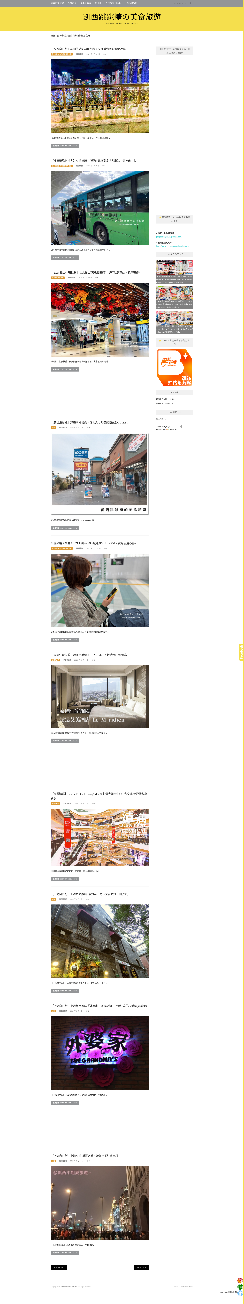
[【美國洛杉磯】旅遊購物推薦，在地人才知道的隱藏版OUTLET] (100, 474)
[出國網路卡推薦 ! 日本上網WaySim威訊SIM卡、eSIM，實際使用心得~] (100, 590)
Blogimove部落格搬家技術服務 (231, 1292)
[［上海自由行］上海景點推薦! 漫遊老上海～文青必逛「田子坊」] (100, 941)
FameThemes (189, 1287)
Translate (173, 430)
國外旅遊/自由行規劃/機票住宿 (61, 54)
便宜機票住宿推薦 (57, 277)
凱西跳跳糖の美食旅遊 (122, 17)
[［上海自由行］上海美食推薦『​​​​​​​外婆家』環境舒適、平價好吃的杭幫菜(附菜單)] (100, 1053)
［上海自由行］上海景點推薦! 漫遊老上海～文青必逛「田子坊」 (90, 894)
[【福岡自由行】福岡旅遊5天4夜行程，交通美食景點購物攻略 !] (100, 96)
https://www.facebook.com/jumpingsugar (172, 246)
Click (241, 652)
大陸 (53, 899)
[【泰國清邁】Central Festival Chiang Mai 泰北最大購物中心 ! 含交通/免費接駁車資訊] (100, 837)
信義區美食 (85, 3)
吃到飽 (98, 3)
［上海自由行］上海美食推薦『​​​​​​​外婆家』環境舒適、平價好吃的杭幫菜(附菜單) (99, 1006)
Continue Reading (68, 146)
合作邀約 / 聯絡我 (114, 3)
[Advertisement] (100, 399)
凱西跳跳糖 (79, 54)
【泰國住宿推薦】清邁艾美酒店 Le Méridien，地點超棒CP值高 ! (89, 655)
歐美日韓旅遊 (57, 3)
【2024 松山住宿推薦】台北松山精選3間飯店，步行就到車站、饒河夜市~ (95, 272)
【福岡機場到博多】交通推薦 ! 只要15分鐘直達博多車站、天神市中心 (93, 160)
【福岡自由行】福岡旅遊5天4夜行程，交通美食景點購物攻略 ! (89, 49)
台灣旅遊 (72, 3)
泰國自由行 (55, 660)
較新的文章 (140, 1267)
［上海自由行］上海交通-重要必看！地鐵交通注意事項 (84, 1156)
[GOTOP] (240, 1293)
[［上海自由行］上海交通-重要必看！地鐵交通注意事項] (100, 1203)
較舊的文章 (60, 1267)
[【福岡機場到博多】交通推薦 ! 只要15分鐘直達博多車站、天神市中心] (100, 208)
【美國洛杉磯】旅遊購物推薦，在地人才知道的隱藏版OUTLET (89, 422)
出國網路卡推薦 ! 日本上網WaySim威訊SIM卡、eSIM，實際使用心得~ (93, 543)
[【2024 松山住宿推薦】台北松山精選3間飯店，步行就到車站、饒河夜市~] (100, 320)
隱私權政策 (132, 3)
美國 (53, 427)
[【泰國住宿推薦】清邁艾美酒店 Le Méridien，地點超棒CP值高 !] (100, 697)
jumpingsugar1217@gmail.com (168, 237)
